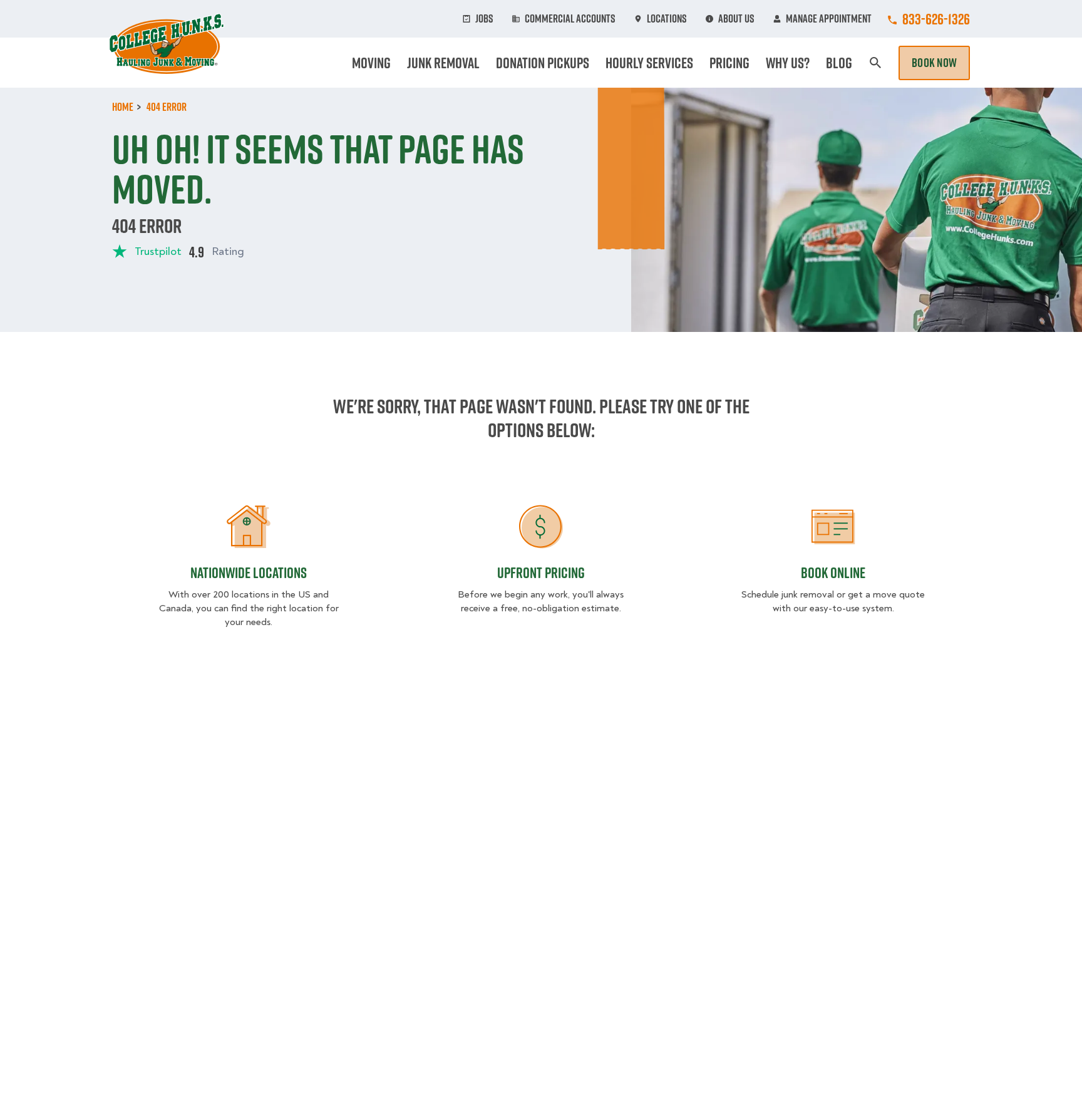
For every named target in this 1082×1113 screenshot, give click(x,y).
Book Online (833, 572)
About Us (736, 19)
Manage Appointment (829, 19)
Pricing (729, 62)
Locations (667, 19)
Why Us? (788, 62)
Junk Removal (443, 62)
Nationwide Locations (248, 572)
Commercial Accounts (570, 19)
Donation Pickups (542, 62)
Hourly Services (649, 62)
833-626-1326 (936, 18)
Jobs (484, 19)
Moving (371, 62)
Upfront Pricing (541, 572)
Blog (839, 62)
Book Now (934, 62)
